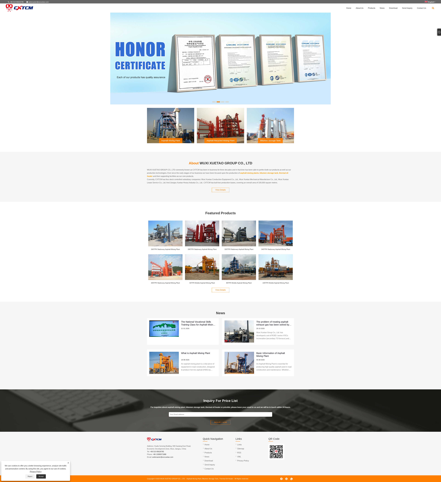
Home (348, 8)
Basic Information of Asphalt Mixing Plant (270, 354)
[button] (214, 101)
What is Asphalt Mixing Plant (195, 353)
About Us (359, 8)
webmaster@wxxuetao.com (39, 2)
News (382, 8)
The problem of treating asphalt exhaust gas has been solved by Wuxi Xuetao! (272, 323)
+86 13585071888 (159, 454)
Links (239, 445)
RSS (239, 453)
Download (393, 8)
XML (239, 457)
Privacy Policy (35, 472)
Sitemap (240, 449)
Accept (41, 476)
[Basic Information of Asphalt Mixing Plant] (239, 363)
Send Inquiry (407, 8)
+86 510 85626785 (17, 2)
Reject (30, 476)
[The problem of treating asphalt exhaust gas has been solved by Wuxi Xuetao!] (239, 331)
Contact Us (421, 8)
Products (371, 8)
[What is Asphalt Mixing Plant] (164, 363)
